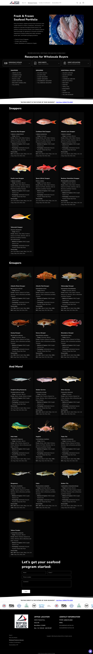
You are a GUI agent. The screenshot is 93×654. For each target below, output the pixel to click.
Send (26, 591)
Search (10, 635)
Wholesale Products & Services (16, 640)
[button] (77, 2)
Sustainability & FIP (13, 644)
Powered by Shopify (51, 653)
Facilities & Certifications (15, 642)
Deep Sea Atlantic (13, 637)
